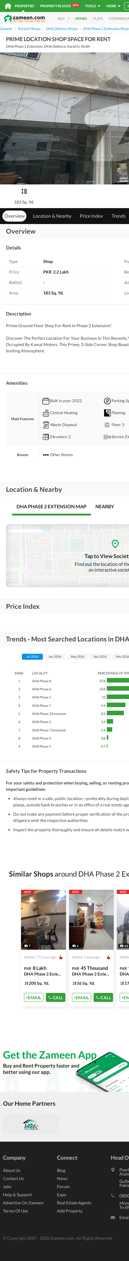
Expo (61, 1194)
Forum (63, 1186)
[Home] (8, 6)
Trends (119, 216)
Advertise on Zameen (23, 1202)
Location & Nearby (52, 216)
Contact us (13, 1178)
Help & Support (17, 1194)
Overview (14, 216)
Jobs (7, 1186)
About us (11, 1170)
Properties (24, 6)
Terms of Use (15, 1210)
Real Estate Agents (74, 1202)
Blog (61, 1170)
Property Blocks (59, 6)
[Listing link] (43, 948)
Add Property (69, 1210)
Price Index (91, 216)
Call (58, 997)
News (62, 1178)
